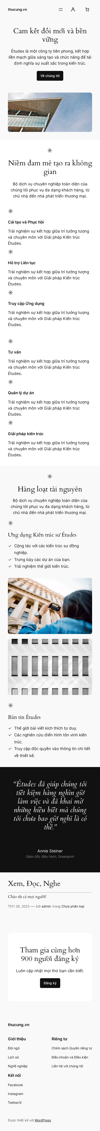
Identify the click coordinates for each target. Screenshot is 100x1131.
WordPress (43, 1120)
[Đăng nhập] (73, 9)
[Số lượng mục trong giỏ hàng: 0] (87, 9)
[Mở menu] (60, 9)
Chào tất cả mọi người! (27, 897)
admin (46, 906)
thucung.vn (17, 9)
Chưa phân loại (72, 906)
